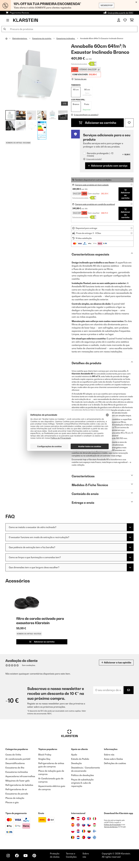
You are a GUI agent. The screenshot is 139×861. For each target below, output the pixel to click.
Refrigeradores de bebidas (19, 785)
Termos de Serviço (111, 827)
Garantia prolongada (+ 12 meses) (100, 154)
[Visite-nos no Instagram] (8, 855)
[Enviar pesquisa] (5, 29)
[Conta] (118, 20)
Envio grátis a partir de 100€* (121, 13)
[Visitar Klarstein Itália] (94, 818)
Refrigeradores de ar (16, 789)
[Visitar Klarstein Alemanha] (72, 818)
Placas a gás (12, 802)
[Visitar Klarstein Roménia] (83, 831)
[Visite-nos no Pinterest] (34, 855)
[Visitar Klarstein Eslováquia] (83, 825)
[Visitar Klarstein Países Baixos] (78, 837)
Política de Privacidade (112, 825)
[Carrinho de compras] (132, 20)
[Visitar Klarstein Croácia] (78, 831)
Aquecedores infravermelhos (20, 776)
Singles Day (44, 759)
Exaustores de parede (16, 793)
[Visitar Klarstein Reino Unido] (78, 825)
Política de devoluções (82, 775)
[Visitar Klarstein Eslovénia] (89, 837)
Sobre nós (109, 754)
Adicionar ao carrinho (100, 122)
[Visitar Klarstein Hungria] (94, 825)
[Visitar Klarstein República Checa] (89, 825)
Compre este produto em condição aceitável (95, 204)
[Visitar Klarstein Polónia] (72, 831)
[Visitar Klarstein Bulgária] (89, 831)
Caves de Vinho (13, 754)
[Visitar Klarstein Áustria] (78, 818)
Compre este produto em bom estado (92, 185)
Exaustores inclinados (65, 38)
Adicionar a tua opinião (117, 662)
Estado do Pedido (80, 759)
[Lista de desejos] (125, 20)
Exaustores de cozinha (42, 38)
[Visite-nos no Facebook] (17, 855)
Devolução (76, 763)
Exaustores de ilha (14, 767)
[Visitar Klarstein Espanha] (72, 825)
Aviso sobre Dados (113, 759)
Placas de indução (14, 798)
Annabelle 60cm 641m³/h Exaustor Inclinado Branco (101, 38)
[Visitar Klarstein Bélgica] (72, 837)
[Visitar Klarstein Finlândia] (94, 831)
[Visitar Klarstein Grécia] (94, 837)
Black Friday (44, 754)
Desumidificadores (15, 763)
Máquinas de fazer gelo (17, 780)
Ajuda (74, 754)
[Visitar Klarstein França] (89, 818)
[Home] (8, 38)
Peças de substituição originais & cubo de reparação (82, 782)
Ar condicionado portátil (17, 759)
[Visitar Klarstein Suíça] (83, 818)
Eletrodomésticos (19, 38)
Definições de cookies (115, 763)
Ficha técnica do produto (79, 64)
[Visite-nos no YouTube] (25, 855)
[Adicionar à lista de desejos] (129, 122)
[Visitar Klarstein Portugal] (83, 837)
